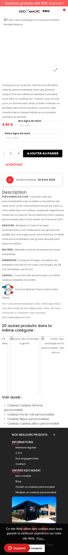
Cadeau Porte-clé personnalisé (30, 414)
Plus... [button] (40, 538)
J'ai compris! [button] (34, 548)
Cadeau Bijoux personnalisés (28, 419)
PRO (46, 11)
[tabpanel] (34, 3)
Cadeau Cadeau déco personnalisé (33, 423)
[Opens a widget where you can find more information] (17, 548)
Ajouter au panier (43, 153)
